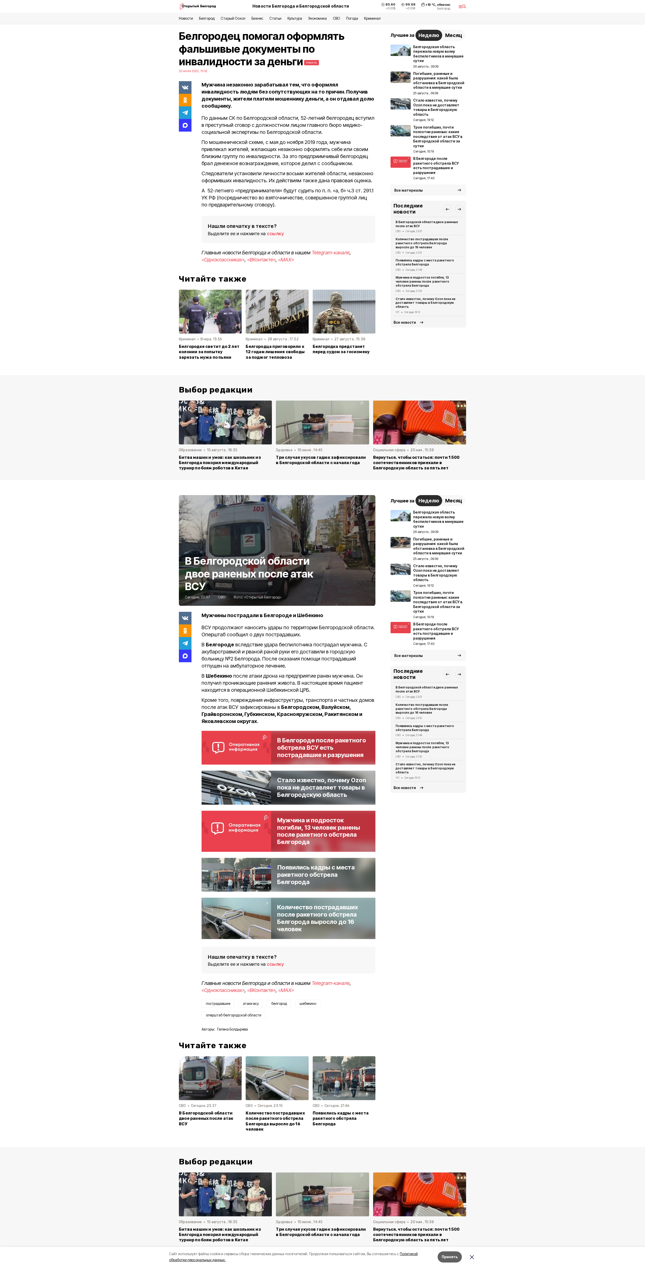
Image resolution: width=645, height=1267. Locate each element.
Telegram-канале (331, 253)
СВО (336, 18)
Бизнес (257, 18)
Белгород (207, 18)
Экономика (317, 18)
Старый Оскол (233, 18)
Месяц (453, 35)
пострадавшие (218, 1003)
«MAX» (286, 260)
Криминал (372, 18)
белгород (279, 1003)
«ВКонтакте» (261, 260)
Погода (352, 18)
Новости (186, 18)
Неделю (428, 35)
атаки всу (251, 1003)
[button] (447, 209)
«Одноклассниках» (223, 260)
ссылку (275, 233)
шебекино (308, 1003)
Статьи (275, 18)
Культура (294, 18)
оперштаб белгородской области (233, 1015)
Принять (450, 1257)
